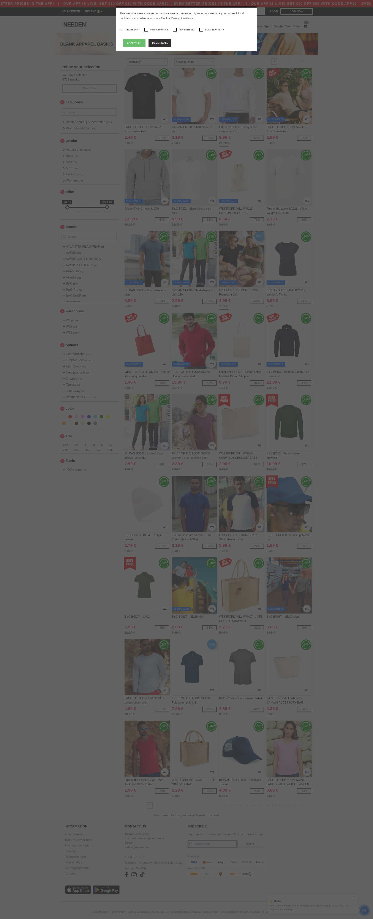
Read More (187, 18)
